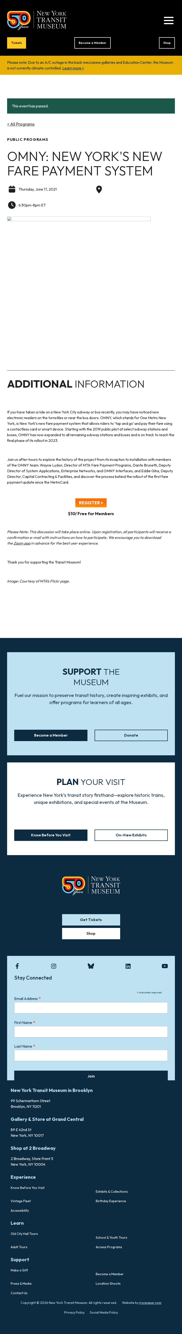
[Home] (36, 20)
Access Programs (109, 1247)
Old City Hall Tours (24, 1234)
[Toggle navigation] (169, 20)
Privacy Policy (74, 1312)
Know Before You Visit (51, 835)
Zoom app (22, 543)
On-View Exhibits (131, 835)
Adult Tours (19, 1247)
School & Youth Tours (111, 1237)
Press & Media (21, 1283)
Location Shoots (108, 1283)
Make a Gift (19, 1270)
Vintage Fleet (21, 1201)
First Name (25, 1022)
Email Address (27, 998)
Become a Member (92, 43)
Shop (167, 43)
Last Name (25, 1046)
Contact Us (19, 1293)
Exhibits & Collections (112, 1191)
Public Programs (28, 139)
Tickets (16, 43)
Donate (131, 735)
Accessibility (20, 1210)
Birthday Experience (111, 1201)
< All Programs (21, 124)
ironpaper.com (150, 1303)
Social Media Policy (104, 1312)
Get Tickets (91, 919)
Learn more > (73, 68)
